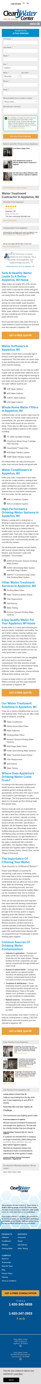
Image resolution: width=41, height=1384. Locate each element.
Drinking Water (7, 1248)
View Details (7, 157)
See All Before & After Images (15, 188)
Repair (20, 1241)
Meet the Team (7, 1266)
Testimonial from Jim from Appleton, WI (20, 266)
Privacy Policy (20, 128)
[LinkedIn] (20, 1318)
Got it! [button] (11, 1380)
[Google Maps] (23, 1318)
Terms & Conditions (9, 1281)
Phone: (6, 81)
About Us (5, 1259)
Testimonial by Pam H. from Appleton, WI (15, 235)
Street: (6, 56)
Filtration (5, 1245)
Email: (6, 89)
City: (5, 64)
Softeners (5, 1237)
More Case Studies (9, 1084)
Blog (3, 1270)
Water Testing (23, 1248)
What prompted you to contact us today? (17, 98)
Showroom (22, 1237)
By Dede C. (10, 209)
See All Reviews (10, 221)
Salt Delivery (22, 1245)
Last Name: (8, 47)
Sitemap (5, 1277)
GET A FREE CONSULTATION (20, 1293)
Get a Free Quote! (20, 335)
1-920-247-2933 (20, 1313)
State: (5, 73)
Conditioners (6, 1241)
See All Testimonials (11, 247)
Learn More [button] (18, 1374)
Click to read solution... (21, 1053)
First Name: (8, 39)
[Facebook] (17, 1318)
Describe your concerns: (12, 106)
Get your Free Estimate (20, 136)
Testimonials (6, 1262)
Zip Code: (25, 73)
